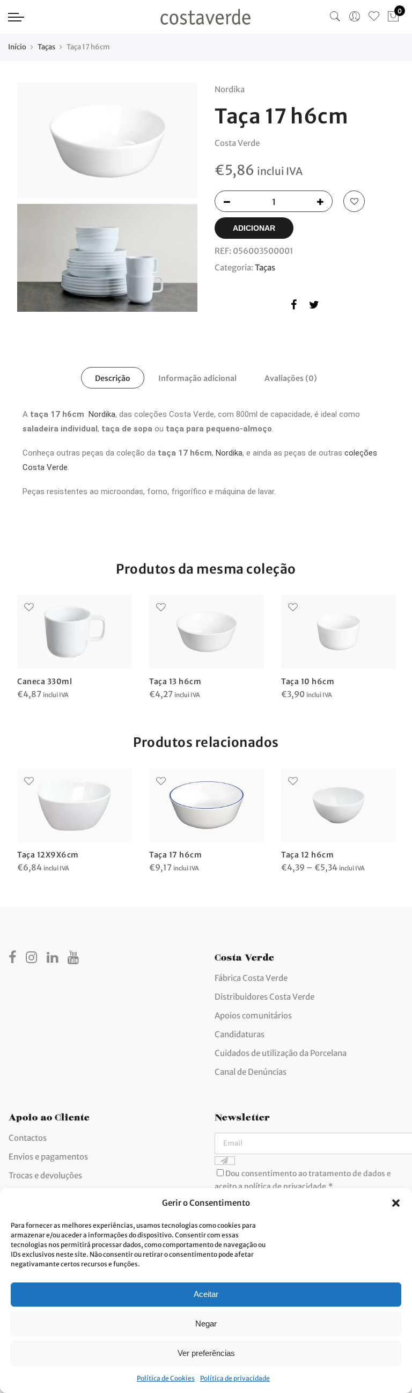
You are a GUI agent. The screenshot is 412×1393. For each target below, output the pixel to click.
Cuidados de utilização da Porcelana (281, 1053)
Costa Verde (237, 143)
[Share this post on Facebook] (294, 306)
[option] (75, 648)
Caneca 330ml (44, 681)
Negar (206, 1323)
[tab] (112, 377)
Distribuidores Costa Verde (264, 997)
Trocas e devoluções (45, 1175)
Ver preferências (206, 1353)
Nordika (102, 414)
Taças (46, 47)
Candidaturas (239, 1034)
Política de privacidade (235, 1378)
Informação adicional (197, 378)
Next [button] (385, 640)
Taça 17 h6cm (175, 855)
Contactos (28, 1138)
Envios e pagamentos (48, 1157)
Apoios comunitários (253, 1015)
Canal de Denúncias (250, 1072)
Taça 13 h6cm (175, 681)
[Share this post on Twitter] (314, 306)
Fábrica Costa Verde (251, 978)
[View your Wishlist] (374, 16)
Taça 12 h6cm (307, 855)
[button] (396, 1203)
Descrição (112, 378)
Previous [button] (27, 640)
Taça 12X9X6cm (48, 855)
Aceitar (206, 1294)
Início (17, 47)
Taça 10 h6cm (307, 681)
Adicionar (254, 228)
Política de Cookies (166, 1378)
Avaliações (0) (290, 378)
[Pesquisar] (335, 16)
